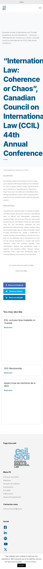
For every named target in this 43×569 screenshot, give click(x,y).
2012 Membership (13, 368)
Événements (8, 487)
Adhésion (7, 480)
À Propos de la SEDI (11, 477)
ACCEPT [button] (21, 565)
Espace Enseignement (12, 497)
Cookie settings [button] (30, 562)
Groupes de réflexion (11, 484)
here (32, 265)
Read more (8, 327)
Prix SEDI (6, 490)
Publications (8, 494)
